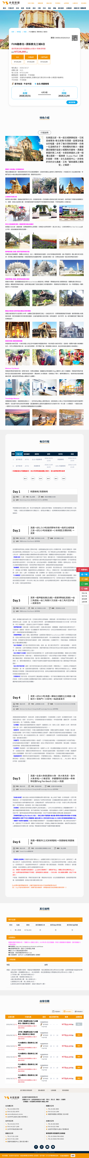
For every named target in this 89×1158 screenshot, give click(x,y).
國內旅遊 (61, 8)
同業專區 (57, 3)
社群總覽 (53, 1090)
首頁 (12, 32)
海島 (49, 8)
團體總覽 (40, 3)
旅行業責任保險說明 (26, 1090)
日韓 (39, 8)
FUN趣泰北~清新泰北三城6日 (27, 1043)
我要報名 (84, 569)
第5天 (56, 478)
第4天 (48, 478)
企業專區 (66, 3)
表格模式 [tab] (69, 1011)
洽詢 (86, 584)
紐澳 (22, 8)
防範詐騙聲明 (64, 1156)
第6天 (63, 478)
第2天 (33, 478)
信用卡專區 (31, 3)
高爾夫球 (76, 8)
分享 (86, 579)
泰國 (25, 32)
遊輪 (54, 8)
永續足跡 (75, 3)
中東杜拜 (11, 8)
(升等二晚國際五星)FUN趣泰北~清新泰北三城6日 (28, 1022)
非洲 (17, 8)
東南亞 (19, 32)
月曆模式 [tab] (57, 1011)
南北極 (28, 8)
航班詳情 (72, 102)
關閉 (73, 1156)
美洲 (34, 8)
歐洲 (4, 8)
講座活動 (49, 3)
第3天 (40, 478)
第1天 (25, 478)
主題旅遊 (69, 8)
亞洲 (44, 8)
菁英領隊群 (65, 1090)
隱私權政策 (41, 1090)
